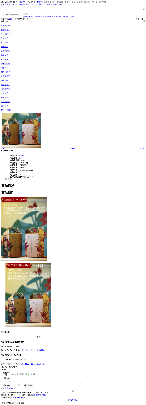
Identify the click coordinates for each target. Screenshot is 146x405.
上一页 (30, 350)
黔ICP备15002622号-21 (22, 397)
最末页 (42, 350)
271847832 (41, 395)
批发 (73, 2)
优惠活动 (80, 2)
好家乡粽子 (5, 76)
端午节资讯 (57, 4)
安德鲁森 (4, 59)
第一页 (24, 350)
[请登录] (23, 2)
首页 (5, 4)
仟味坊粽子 (5, 102)
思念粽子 (4, 106)
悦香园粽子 (5, 85)
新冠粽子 (4, 97)
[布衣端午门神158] (21, 147)
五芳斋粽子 (11, 4)
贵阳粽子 (26, 16)
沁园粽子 (4, 81)
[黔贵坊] (4, 388)
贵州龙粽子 (31, 4)
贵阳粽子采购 (59, 16)
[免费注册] (40, 2)
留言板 (88, 2)
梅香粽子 (4, 68)
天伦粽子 (4, 47)
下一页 (36, 350)
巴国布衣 (22, 155)
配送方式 (102, 2)
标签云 (67, 2)
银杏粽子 (4, 93)
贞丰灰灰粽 (48, 4)
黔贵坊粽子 (21, 4)
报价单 (94, 2)
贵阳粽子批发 (36, 16)
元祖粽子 (39, 4)
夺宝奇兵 (60, 2)
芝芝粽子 (4, 38)
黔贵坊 (12, 388)
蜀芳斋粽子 (5, 64)
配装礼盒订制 (49, 2)
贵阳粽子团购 (47, 16)
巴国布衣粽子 (6, 89)
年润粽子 (4, 55)
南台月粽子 (5, 72)
